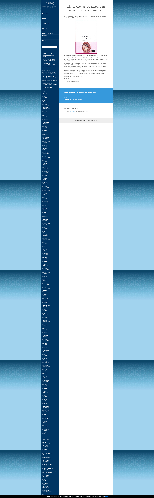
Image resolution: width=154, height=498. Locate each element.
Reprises (44, 38)
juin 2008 (45, 354)
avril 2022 (45, 164)
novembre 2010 (46, 340)
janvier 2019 (45, 217)
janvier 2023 (45, 152)
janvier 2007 (45, 377)
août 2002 (45, 411)
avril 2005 (45, 398)
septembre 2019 (46, 206)
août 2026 (45, 93)
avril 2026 (45, 99)
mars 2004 (45, 403)
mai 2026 (45, 97)
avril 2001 (45, 422)
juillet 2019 (45, 209)
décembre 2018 (46, 219)
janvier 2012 (45, 332)
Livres (43, 30)
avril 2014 (45, 295)
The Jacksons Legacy (47, 491)
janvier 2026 (45, 103)
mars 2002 (45, 415)
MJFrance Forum (45, 43)
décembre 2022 (46, 153)
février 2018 (45, 232)
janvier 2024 (45, 135)
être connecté (72, 111)
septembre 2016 (46, 256)
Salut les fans (45, 486)
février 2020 (45, 200)
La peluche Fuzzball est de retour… (49, 60)
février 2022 (45, 167)
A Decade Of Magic (47, 439)
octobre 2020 (45, 189)
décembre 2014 (46, 284)
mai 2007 (45, 372)
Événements (44, 18)
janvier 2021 (45, 185)
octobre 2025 (45, 107)
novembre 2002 (46, 407)
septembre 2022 (46, 157)
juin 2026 (45, 96)
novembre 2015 (46, 269)
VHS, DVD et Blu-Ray (46, 23)
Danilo (44, 450)
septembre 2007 (46, 366)
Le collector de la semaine (48, 468)
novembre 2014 (46, 286)
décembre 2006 (46, 378)
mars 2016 (45, 264)
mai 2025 (45, 114)
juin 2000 (45, 433)
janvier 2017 (45, 250)
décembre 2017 (46, 235)
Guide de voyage (46, 454)
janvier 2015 (45, 283)
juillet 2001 (45, 419)
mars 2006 (45, 391)
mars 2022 (45, 165)
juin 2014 (45, 292)
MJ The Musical (46, 475)
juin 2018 (45, 227)
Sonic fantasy (46, 487)
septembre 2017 (46, 239)
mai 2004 (45, 400)
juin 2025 (45, 112)
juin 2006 (45, 387)
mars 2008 (45, 358)
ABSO (44, 442)
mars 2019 (45, 215)
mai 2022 (45, 163)
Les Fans (43, 40)
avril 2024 (45, 131)
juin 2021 (45, 178)
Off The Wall (45, 482)
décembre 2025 (46, 104)
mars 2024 (45, 133)
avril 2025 (45, 115)
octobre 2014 (45, 287)
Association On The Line (47, 443)
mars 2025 (45, 116)
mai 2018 (45, 228)
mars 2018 (45, 231)
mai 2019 (45, 212)
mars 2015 (45, 280)
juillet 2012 (45, 324)
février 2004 (45, 404)
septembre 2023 (46, 141)
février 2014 (45, 298)
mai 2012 (45, 327)
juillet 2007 (45, 369)
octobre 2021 (45, 172)
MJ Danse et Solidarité (47, 472)
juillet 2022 (45, 160)
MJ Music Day (46, 473)
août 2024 (45, 126)
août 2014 (45, 290)
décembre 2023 (46, 137)
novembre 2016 (46, 253)
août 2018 (45, 224)
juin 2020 (45, 194)
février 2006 (45, 392)
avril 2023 (45, 148)
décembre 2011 (46, 333)
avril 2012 (45, 328)
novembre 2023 (46, 138)
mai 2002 (45, 414)
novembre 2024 (46, 122)
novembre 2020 (46, 187)
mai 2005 (45, 396)
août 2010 (45, 343)
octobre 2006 (45, 381)
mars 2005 (45, 399)
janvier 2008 (45, 361)
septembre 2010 (46, 342)
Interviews (44, 35)
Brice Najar (45, 449)
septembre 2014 (46, 288)
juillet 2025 (45, 111)
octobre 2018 (45, 221)
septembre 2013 (46, 305)
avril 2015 (45, 279)
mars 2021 (45, 182)
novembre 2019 (46, 204)
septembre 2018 (46, 223)
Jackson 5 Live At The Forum (48, 458)
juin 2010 (45, 344)
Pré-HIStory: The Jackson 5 (47, 33)
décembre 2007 (46, 362)
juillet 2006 (45, 385)
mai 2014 (45, 294)
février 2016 (45, 265)
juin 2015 (45, 276)
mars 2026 (45, 100)
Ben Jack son (45, 445)
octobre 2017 (45, 238)
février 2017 (45, 249)
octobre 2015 (45, 271)
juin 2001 (45, 421)
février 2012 (45, 331)
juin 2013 (45, 309)
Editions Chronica (46, 452)
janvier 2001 (45, 426)
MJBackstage (46, 476)
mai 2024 (45, 130)
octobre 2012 (45, 320)
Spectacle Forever (46, 488)
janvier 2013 (45, 316)
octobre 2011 (45, 336)
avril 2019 (45, 213)
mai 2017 (45, 245)
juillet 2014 (45, 291)
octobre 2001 (45, 418)
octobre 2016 (45, 254)
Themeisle (95, 120)
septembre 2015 (46, 272)
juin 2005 (45, 395)
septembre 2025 (46, 108)
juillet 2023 (45, 144)
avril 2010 (45, 347)
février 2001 (45, 425)
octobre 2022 (45, 156)
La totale (45, 467)
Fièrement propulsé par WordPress (80, 120)
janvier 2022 (45, 168)
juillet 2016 (45, 258)
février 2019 (45, 216)
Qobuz (44, 484)
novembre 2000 (46, 429)
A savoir (44, 441)
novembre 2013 (46, 302)
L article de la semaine (47, 464)
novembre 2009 (46, 350)
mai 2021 (45, 179)
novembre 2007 (46, 363)
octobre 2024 (45, 123)
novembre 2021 (46, 171)
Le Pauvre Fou (46, 469)
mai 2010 (45, 346)
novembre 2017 (46, 236)
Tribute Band (45, 494)
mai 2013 (45, 310)
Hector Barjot (45, 456)
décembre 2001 (46, 417)
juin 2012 (45, 325)
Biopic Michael (46, 446)
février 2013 (45, 314)
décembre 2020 (46, 186)
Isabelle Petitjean (46, 457)
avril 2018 (45, 230)
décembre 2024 (46, 120)
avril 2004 (45, 402)
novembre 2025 (46, 105)
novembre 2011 (46, 335)
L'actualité (45, 465)
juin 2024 (45, 129)
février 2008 (45, 359)
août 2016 (45, 257)
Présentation (45, 13)
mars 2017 (45, 247)
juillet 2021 (45, 176)
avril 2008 (45, 357)
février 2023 (45, 150)
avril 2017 (45, 246)
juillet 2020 (45, 193)
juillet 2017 (45, 242)
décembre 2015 (46, 268)
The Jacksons (46, 490)
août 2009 (45, 351)
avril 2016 (45, 262)
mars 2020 (45, 198)
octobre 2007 (45, 365)
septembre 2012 (46, 321)
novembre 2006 (46, 380)
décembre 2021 (46, 170)
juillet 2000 (45, 432)
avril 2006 (45, 389)
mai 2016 (45, 261)
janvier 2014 (45, 299)
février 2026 (45, 101)
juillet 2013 (45, 307)
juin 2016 (45, 260)
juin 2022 (45, 161)
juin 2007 (45, 370)
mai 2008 (45, 355)
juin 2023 (45, 145)
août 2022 (45, 159)
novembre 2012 (46, 318)
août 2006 (45, 384)
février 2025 (45, 118)
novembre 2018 (46, 220)
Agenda (43, 16)
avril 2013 (45, 312)
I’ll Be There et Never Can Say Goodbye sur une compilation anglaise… (48, 55)
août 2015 (45, 273)
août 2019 (45, 208)
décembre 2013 (46, 301)
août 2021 (45, 175)
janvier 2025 (45, 119)
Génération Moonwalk (47, 453)
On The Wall (45, 483)
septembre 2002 (46, 410)
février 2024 (45, 134)
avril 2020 (45, 197)
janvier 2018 (45, 234)
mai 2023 (45, 146)
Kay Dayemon (46, 461)
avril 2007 (45, 373)
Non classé (45, 480)
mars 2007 (45, 374)
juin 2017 (45, 243)
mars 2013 (45, 313)
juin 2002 (45, 413)
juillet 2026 (45, 94)
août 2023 (45, 142)
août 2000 (45, 430)
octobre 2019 (45, 205)
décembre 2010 (46, 339)
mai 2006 (45, 388)
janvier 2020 (45, 201)
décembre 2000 (46, 428)
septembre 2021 (46, 174)
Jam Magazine (46, 460)
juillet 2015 (45, 275)
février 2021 (45, 183)
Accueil (43, 11)
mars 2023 (45, 149)
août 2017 (45, 241)
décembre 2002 (46, 406)
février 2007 (45, 376)
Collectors (44, 28)
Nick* (44, 479)
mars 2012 (45, 329)
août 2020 (45, 191)
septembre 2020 (46, 190)
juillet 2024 (45, 127)
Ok (106, 496)
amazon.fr (84, 81)
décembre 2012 (46, 317)
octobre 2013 (45, 303)
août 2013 (45, 306)
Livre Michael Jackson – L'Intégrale (49, 471)
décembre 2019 (46, 202)
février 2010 (45, 348)
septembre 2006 (46, 383)
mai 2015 (45, 277)
